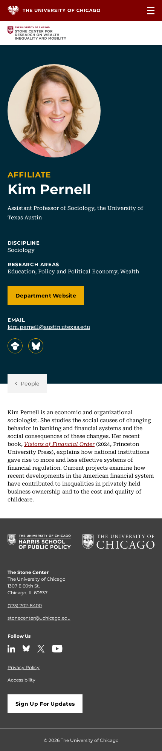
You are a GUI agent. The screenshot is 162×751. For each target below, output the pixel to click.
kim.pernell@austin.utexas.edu (49, 326)
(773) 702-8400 (25, 605)
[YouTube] (57, 648)
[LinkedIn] (11, 648)
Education (21, 271)
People (30, 383)
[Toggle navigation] (150, 10)
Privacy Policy (24, 667)
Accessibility (21, 680)
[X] (41, 648)
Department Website (45, 295)
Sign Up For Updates (45, 703)
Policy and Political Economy (77, 271)
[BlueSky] (26, 648)
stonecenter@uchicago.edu (39, 618)
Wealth (129, 271)
